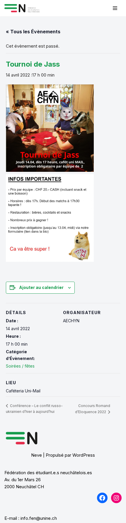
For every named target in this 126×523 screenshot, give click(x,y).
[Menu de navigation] (115, 8)
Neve (36, 455)
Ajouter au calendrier (41, 287)
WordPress (83, 455)
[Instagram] (116, 498)
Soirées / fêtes (20, 365)
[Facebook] (102, 498)
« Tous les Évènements (33, 31)
